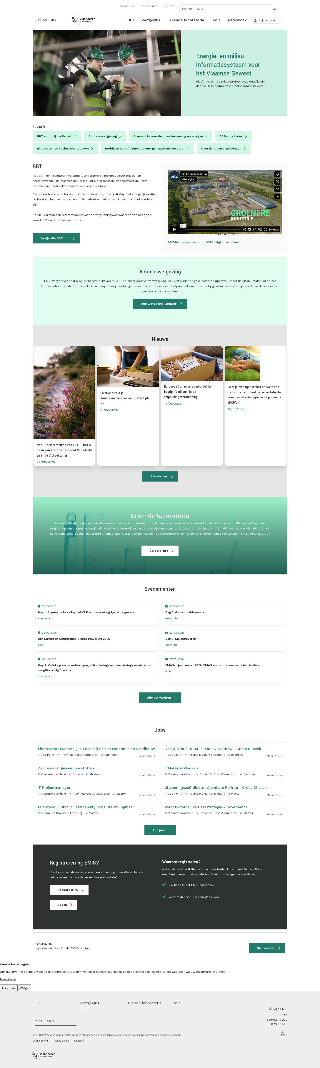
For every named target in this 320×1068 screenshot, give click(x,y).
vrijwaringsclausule (112, 1035)
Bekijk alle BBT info (55, 238)
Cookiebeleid (40, 1040)
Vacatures (127, 6)
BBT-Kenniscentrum (182, 242)
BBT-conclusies (231, 136)
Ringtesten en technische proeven (63, 148)
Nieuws (169, 6)
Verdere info (159, 550)
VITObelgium (215, 242)
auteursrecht (172, 1035)
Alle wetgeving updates (159, 303)
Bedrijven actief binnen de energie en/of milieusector (145, 148)
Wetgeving (151, 20)
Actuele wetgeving (103, 136)
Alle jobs (159, 830)
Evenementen (149, 6)
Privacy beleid (61, 1040)
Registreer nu (68, 890)
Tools (216, 20)
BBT (131, 20)
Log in (62, 904)
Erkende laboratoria (185, 20)
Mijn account (266, 20)
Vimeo (235, 242)
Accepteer (8, 988)
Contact (79, 1040)
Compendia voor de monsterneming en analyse (168, 136)
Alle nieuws (159, 476)
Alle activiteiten (159, 697)
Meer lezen (8, 979)
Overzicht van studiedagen (221, 148)
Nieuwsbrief (266, 948)
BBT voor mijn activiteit (54, 136)
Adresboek (237, 20)
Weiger (25, 988)
